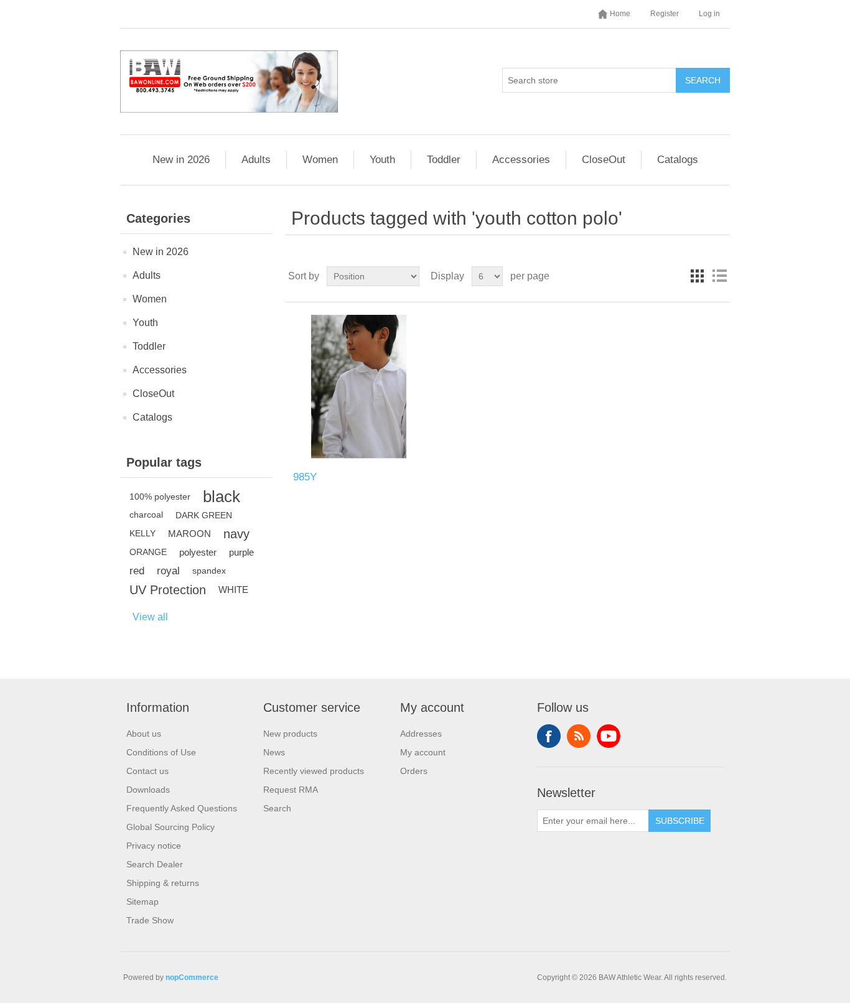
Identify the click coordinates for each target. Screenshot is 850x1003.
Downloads (148, 790)
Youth (382, 160)
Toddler (443, 160)
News (274, 752)
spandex (209, 571)
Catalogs (677, 160)
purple (241, 552)
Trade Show (150, 920)
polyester (198, 552)
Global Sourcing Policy (170, 827)
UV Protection (167, 590)
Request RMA (290, 790)
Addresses (421, 734)
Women (320, 160)
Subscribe (679, 821)
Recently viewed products (313, 771)
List (719, 276)
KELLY (142, 533)
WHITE (233, 589)
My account (423, 752)
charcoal (146, 515)
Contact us (147, 771)
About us (143, 734)
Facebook (549, 736)
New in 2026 (181, 160)
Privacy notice (153, 846)
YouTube (608, 736)
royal (168, 571)
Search (703, 80)
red (136, 571)
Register (664, 13)
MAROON (189, 533)
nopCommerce (192, 977)
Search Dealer (154, 864)
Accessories (521, 160)
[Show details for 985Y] (359, 387)
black (221, 496)
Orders (413, 771)
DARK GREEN (203, 515)
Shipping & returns (162, 883)
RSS (579, 736)
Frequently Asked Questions (181, 808)
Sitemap (142, 902)
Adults (256, 160)
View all (150, 617)
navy (236, 534)
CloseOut (603, 160)
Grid (696, 276)
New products (290, 734)
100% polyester (159, 496)
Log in (709, 13)
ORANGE (148, 552)
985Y (305, 477)
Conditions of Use (161, 752)
